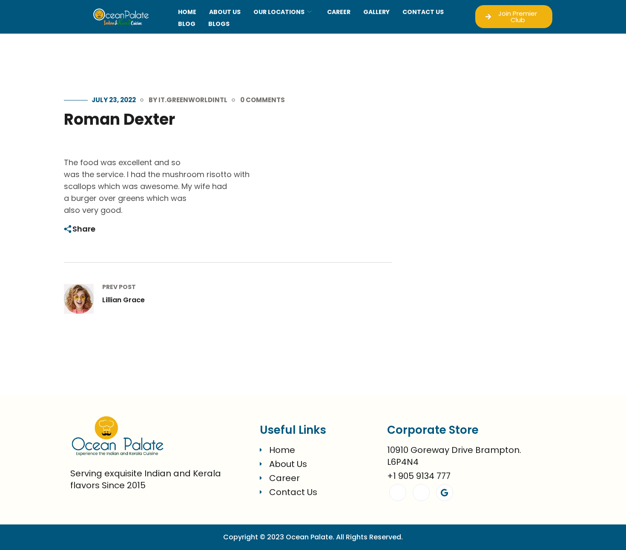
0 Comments (262, 99)
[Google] (444, 492)
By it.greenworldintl (188, 99)
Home (187, 12)
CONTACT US (423, 12)
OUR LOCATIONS (278, 12)
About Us (225, 12)
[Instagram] (421, 492)
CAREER (338, 12)
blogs (219, 24)
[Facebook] (397, 492)
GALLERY (376, 12)
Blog (186, 24)
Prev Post (119, 287)
